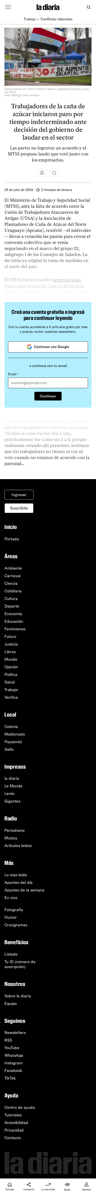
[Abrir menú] (8, 7)
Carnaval (12, 575)
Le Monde (13, 786)
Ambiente (13, 568)
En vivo (10, 897)
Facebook (13, 1070)
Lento (9, 793)
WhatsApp (13, 1055)
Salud (9, 682)
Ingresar (19, 494)
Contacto (12, 1137)
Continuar (48, 396)
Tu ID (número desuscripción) (19, 964)
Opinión (11, 667)
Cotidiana (13, 591)
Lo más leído (15, 874)
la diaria (11, 778)
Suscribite (19, 508)
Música (10, 838)
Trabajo (30, 19)
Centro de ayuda (19, 1107)
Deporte (11, 606)
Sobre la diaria (17, 996)
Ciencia (11, 583)
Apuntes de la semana (24, 890)
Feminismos (14, 629)
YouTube (11, 1047)
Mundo (10, 659)
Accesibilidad (16, 1122)
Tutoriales (13, 1115)
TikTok (10, 1078)
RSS (8, 1040)
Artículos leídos (18, 845)
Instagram (13, 1063)
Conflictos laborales (57, 19)
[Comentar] (54, 172)
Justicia (11, 644)
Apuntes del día (18, 882)
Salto (9, 749)
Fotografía (13, 909)
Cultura (11, 598)
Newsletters (15, 1032)
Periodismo (14, 830)
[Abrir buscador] (89, 7)
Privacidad (14, 1130)
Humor (10, 917)
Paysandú (13, 741)
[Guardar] (42, 172)
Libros (10, 651)
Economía (13, 613)
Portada (11, 539)
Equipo (10, 1003)
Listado (11, 954)
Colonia (11, 726)
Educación (13, 621)
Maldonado (14, 734)
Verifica (11, 697)
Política (10, 674)
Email (13, 374)
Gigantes (12, 801)
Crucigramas (15, 925)
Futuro (10, 636)
